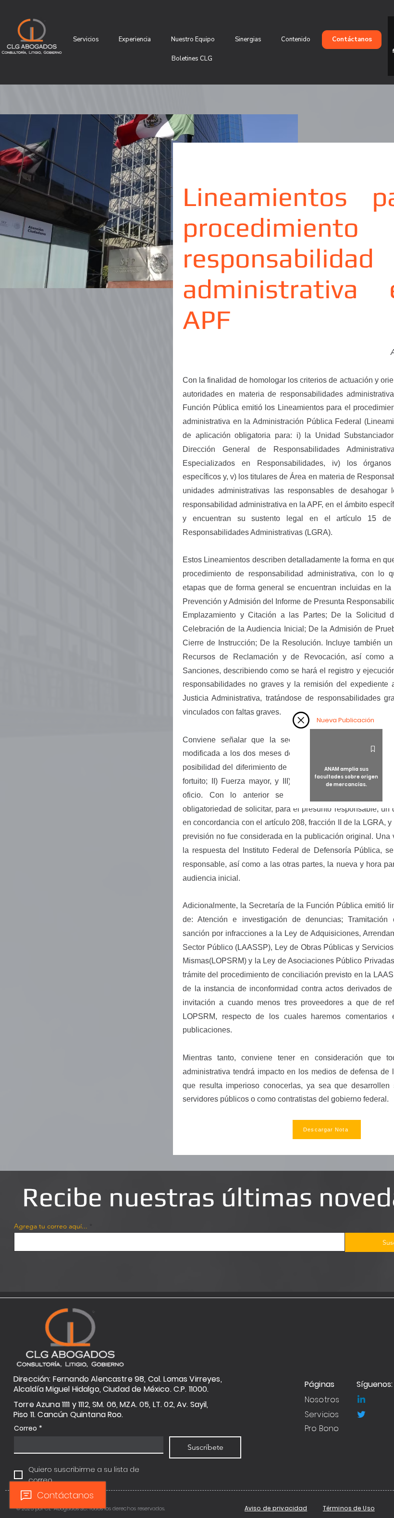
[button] (301, 720)
